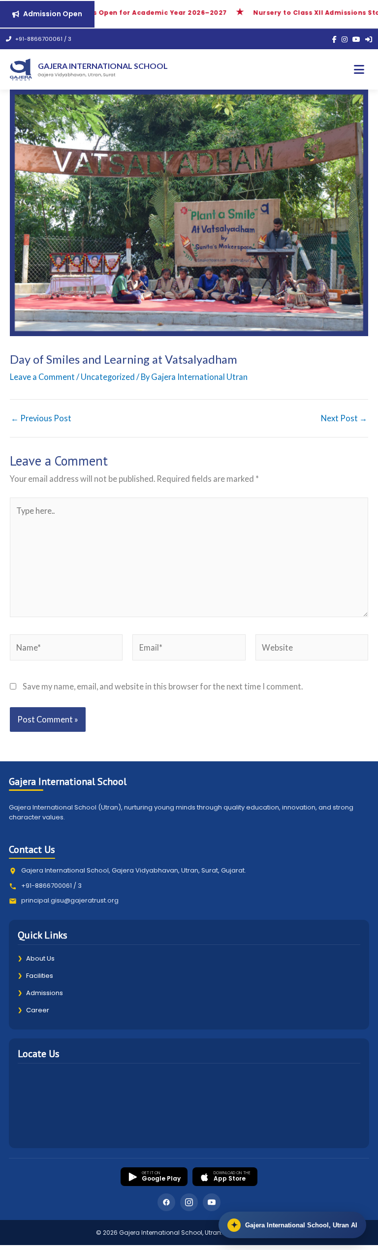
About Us (36, 958)
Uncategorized (108, 376)
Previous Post (41, 418)
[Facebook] (334, 39)
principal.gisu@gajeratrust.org (70, 900)
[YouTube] (356, 39)
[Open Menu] (359, 70)
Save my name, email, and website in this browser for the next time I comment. (163, 686)
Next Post (344, 418)
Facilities (35, 975)
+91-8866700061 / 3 (42, 39)
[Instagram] (344, 39)
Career (33, 1010)
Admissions (40, 993)
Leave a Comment (42, 376)
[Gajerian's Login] (368, 39)
